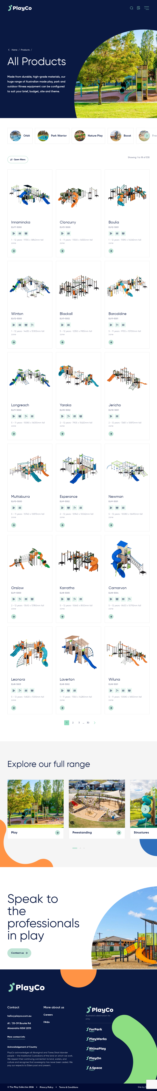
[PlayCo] (29, 8)
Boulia (114, 222)
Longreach (20, 405)
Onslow (17, 588)
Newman (116, 497)
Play (14, 832)
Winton (17, 314)
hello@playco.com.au (19, 1016)
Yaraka (65, 405)
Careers (48, 1015)
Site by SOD (144, 1087)
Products (25, 50)
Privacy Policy (46, 1087)
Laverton (67, 679)
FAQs (47, 1022)
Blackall (66, 314)
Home (14, 50)
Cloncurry (68, 222)
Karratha (67, 588)
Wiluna (114, 679)
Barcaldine (117, 314)
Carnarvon (117, 588)
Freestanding (82, 832)
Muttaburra (20, 497)
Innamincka (20, 222)
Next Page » (94, 722)
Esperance (68, 497)
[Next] (147, 136)
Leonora (18, 679)
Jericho (115, 405)
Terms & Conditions (68, 1087)
